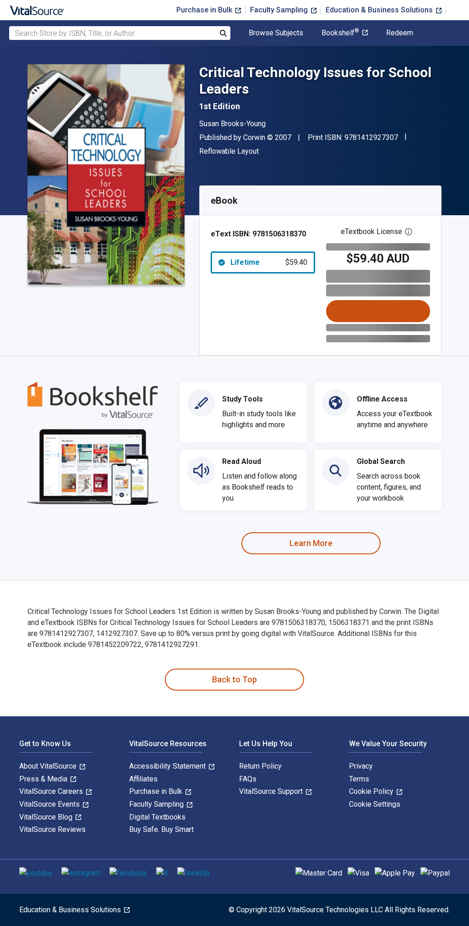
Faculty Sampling (280, 10)
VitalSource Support (272, 791)
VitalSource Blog (46, 817)
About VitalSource (48, 766)
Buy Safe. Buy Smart (161, 829)
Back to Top (234, 679)
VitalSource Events (50, 804)
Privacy (361, 766)
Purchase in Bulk (205, 10)
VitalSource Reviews (52, 829)
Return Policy (260, 766)
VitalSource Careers (52, 791)
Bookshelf (340, 33)
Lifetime (268, 262)
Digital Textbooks (157, 817)
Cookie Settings (374, 804)
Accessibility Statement (168, 766)
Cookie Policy (372, 791)
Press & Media (44, 779)
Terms (359, 779)
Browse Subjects (276, 33)
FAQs (247, 779)
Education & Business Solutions (380, 10)
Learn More (311, 543)
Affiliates (143, 779)
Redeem (399, 33)
